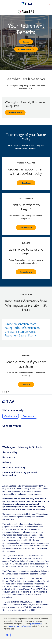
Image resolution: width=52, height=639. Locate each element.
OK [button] (7, 635)
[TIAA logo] (27, 4)
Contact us (26, 384)
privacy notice (36, 624)
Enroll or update (28, 50)
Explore (26, 42)
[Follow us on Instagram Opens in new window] (8, 431)
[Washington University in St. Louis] (26, 11)
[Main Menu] (4, 4)
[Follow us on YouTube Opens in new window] (17, 431)
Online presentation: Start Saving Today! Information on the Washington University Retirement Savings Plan (23, 331)
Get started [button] (28, 228)
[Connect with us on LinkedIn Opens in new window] (13, 431)
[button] (48, 4)
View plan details (15, 112)
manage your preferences (19, 626)
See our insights (26, 272)
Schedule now (26, 183)
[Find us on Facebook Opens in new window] (3, 431)
